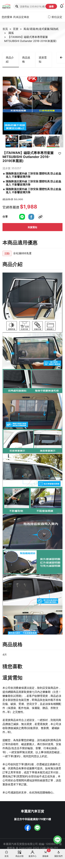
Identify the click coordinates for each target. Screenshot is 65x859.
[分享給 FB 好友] (31, 216)
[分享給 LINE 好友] (22, 216)
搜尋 (51, 6)
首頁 (5, 29)
